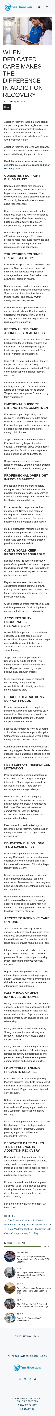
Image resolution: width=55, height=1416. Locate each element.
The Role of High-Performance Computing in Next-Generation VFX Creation (33, 1259)
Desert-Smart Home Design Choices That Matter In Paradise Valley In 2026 (34, 1290)
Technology (24, 1253)
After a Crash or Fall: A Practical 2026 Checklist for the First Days (32, 1305)
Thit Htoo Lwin (29, 1399)
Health (7, 107)
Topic (20, 1268)
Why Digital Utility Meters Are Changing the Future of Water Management (31, 1275)
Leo (4, 101)
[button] (39, 7)
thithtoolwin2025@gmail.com (28, 1356)
